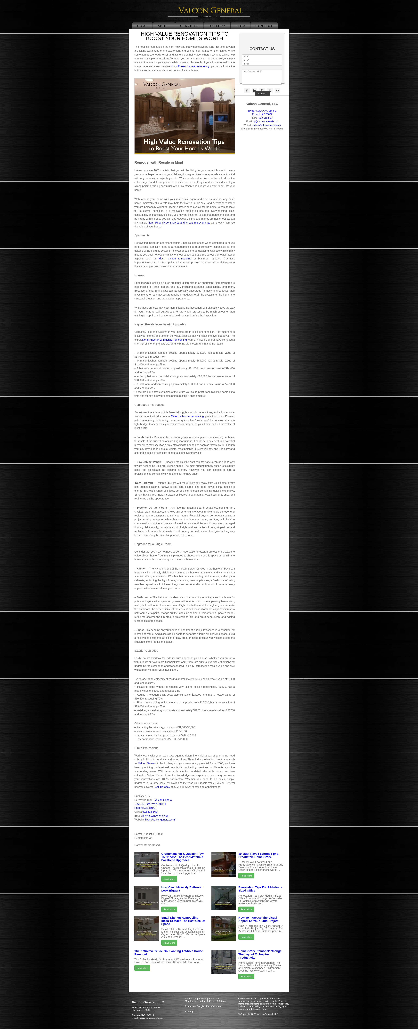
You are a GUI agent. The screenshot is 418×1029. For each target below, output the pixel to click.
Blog (240, 26)
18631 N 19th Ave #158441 (262, 110)
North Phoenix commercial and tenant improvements (179, 222)
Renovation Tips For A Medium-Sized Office (260, 889)
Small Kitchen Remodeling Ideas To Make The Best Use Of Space (183, 921)
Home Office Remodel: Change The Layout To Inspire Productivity (259, 954)
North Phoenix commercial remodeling (164, 339)
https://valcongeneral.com (267, 125)
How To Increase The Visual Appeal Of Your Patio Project (258, 919)
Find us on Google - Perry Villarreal (203, 1006)
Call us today (162, 787)
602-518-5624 (150, 811)
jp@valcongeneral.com (155, 815)
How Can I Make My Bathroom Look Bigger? (182, 889)
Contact (264, 26)
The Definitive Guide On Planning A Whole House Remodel (168, 952)
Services (189, 26)
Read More (169, 879)
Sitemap (189, 1011)
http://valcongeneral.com (207, 998)
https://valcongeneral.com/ (160, 819)
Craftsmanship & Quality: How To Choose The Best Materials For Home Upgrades (182, 857)
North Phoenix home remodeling (189, 66)
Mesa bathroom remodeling (187, 416)
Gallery (217, 26)
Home (142, 26)
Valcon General (147, 763)
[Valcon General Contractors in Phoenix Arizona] (209, 17)
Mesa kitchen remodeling (175, 258)
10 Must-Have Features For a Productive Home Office (258, 855)
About (164, 26)
